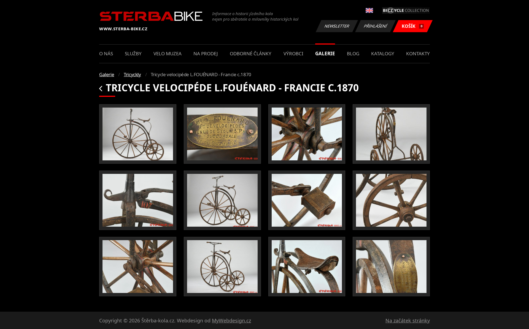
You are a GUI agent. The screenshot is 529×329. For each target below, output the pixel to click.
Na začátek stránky (407, 320)
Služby (133, 53)
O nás (106, 53)
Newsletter (336, 26)
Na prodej (205, 53)
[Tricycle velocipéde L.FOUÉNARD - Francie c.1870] (137, 134)
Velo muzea (167, 53)
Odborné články (250, 53)
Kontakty (418, 53)
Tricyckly (132, 74)
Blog (353, 53)
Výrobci (293, 53)
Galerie (325, 53)
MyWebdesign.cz (231, 320)
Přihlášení (375, 26)
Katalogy (382, 53)
